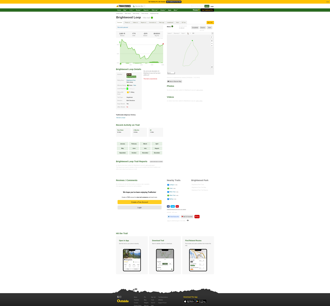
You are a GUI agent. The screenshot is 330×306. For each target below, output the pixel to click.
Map (124, 10)
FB (168, 206)
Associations (163, 297)
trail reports (122, 186)
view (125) (202, 30)
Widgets (146, 303)
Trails (131, 10)
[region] (190, 53)
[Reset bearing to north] (212, 46)
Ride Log (154, 10)
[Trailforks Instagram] (120, 296)
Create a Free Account (139, 202)
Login (140, 207)
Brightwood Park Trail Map (199, 187)
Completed (195, 27)
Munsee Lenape (120, 117)
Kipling (171, 199)
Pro (145, 297)
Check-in (202, 27)
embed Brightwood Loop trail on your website (176, 209)
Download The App (190, 297)
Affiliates (160, 300)
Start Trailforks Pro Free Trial (174, 1)
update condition (156, 161)
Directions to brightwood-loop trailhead (176, 77)
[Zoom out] (212, 43)
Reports (146, 10)
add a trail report (150, 165)
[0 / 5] (183, 26)
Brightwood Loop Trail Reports (131, 161)
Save (209, 27)
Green (132, 85)
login (212, 6)
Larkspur (171, 185)
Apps (169, 10)
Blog (145, 300)
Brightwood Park (131, 80)
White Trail (172, 192)
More (175, 10)
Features (136, 300)
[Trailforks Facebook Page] (118, 296)
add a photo (199, 90)
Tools (152, 300)
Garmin (153, 303)
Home (119, 10)
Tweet (172, 206)
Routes (138, 10)
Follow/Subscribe (174, 216)
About (135, 297)
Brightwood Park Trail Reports (200, 190)
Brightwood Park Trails (198, 184)
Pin (177, 206)
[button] (132, 255)
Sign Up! (153, 297)
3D (212, 67)
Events (163, 10)
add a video (199, 101)
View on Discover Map (175, 81)
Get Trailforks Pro (207, 10)
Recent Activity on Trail (128, 125)
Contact (136, 303)
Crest (170, 188)
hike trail (146, 17)
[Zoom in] (212, 41)
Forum (162, 303)
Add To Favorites (187, 216)
